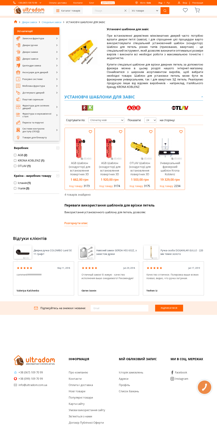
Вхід (185, 2)
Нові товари (77, 391)
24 (147, 120)
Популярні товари (81, 397)
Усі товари (138, 10)
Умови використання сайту (87, 410)
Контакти (78, 2)
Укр (160, 2)
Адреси (123, 379)
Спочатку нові (98, 120)
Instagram (181, 379)
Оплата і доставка (58, 2)
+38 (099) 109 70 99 (30, 379)
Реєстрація (197, 2)
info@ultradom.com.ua (32, 385)
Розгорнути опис (76, 223)
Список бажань (129, 391)
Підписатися (169, 308)
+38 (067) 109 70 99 (27, 2)
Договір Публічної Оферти (86, 422)
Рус (168, 2)
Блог (91, 2)
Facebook (181, 372)
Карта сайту (77, 404)
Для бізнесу (108, 2)
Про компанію (78, 372)
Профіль (124, 385)
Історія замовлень (131, 372)
